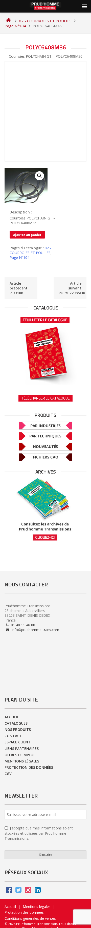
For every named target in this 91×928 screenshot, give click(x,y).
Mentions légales (22, 761)
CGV (8, 773)
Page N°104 (19, 257)
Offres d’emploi (19, 754)
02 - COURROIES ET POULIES (30, 250)
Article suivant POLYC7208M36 (72, 288)
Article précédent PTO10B (19, 288)
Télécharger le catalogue (45, 398)
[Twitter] (18, 891)
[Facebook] (9, 891)
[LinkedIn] (37, 891)
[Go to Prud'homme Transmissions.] (8, 20)
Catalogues (16, 723)
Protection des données (29, 767)
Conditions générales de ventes (30, 918)
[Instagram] (28, 891)
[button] (39, 175)
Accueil (12, 717)
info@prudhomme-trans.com (35, 629)
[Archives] (45, 509)
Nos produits (18, 729)
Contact (13, 735)
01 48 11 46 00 (22, 625)
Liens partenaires (22, 748)
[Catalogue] (45, 349)
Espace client (18, 742)
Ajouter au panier (27, 234)
